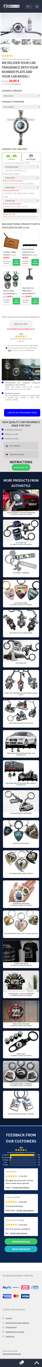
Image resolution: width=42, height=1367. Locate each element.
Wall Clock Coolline (21, 1024)
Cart (11, 1361)
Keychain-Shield (21, 603)
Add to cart (21, 324)
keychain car (21, 543)
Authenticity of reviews (15, 1332)
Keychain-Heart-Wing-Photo (21, 873)
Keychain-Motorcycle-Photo (21, 723)
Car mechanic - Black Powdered (21, 994)
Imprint (9, 1318)
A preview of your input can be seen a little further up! (23, 317)
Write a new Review (21, 1249)
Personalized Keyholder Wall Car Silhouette (21, 754)
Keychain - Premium (21, 573)
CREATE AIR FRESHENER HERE (22, 413)
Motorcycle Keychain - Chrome (21, 1114)
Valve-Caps (21, 1054)
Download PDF (21, 467)
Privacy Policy (11, 1327)
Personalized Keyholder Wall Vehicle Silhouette (21, 784)
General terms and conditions (17, 1323)
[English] (29, 6)
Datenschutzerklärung (12, 1354)
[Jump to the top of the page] (36, 1362)
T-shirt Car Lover (21, 964)
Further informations (20, 1187)
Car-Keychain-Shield (21, 843)
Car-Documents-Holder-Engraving (21, 513)
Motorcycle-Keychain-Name (21, 633)
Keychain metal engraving (21, 813)
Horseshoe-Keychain (21, 904)
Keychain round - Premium (21, 1084)
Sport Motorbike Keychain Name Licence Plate (21, 694)
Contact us (10, 1336)
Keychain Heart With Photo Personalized (21, 933)
